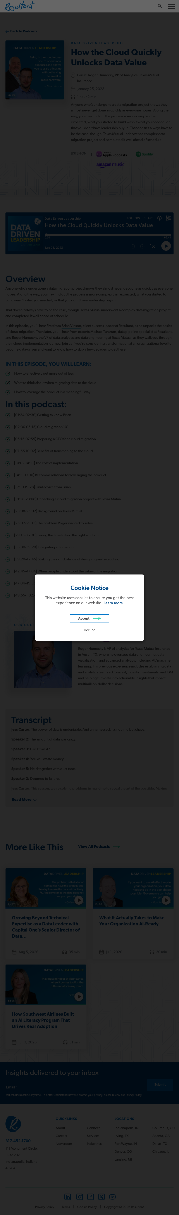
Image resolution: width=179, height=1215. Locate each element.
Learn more (113, 603)
